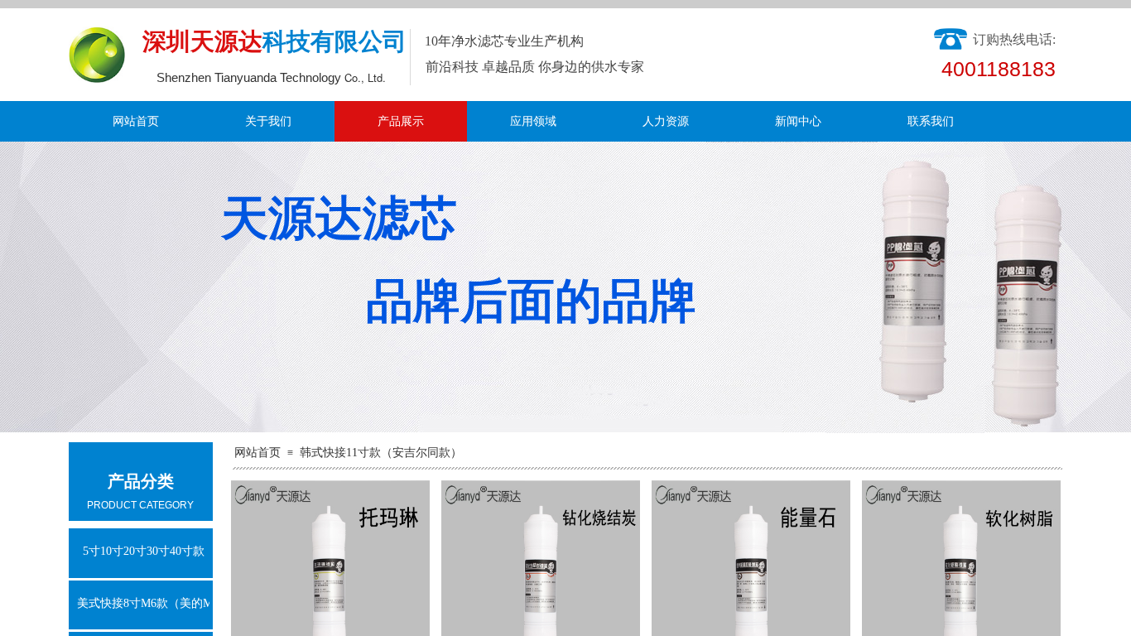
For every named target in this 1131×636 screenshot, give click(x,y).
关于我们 (268, 121)
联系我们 (930, 121)
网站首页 (136, 121)
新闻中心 (798, 121)
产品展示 (401, 121)
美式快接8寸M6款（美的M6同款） (143, 603)
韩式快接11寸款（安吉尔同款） (381, 452)
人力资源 (666, 121)
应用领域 (533, 121)
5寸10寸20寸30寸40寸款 (144, 551)
